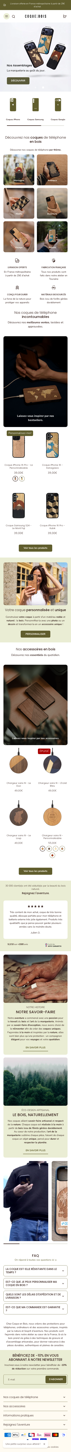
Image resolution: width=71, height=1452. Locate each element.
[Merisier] (15, 478)
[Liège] (62, 848)
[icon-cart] (64, 16)
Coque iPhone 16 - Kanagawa (52, 466)
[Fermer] (44, 1444)
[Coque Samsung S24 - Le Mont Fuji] (18, 505)
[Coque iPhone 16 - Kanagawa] (52, 445)
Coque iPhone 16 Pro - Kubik (52, 527)
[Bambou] (55, 848)
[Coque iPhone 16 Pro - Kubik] (52, 505)
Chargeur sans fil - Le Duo (19, 784)
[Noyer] (49, 848)
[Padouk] (52, 855)
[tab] (28, 87)
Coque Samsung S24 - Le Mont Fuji (19, 527)
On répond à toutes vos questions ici (34, 1259)
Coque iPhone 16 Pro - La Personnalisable (18, 466)
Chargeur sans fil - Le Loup (19, 837)
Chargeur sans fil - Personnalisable (52, 837)
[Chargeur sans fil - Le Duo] (18, 763)
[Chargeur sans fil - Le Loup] (18, 815)
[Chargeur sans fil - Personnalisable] (52, 815)
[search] (13, 16)
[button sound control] (44, 1237)
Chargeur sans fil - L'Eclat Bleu (52, 784)
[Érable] (21, 478)
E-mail (11, 1379)
